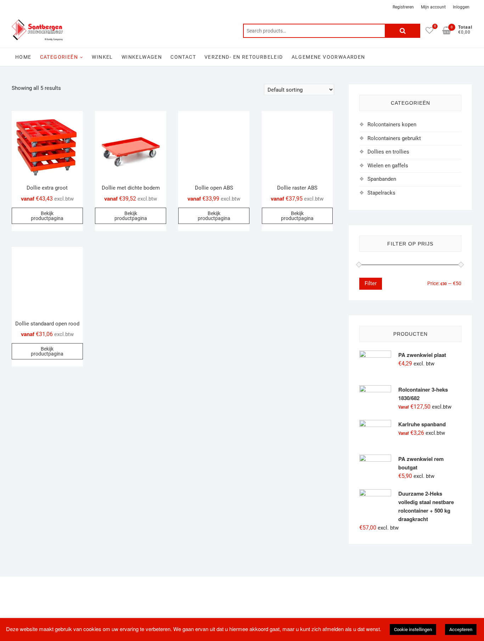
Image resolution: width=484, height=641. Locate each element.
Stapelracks (381, 193)
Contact (183, 57)
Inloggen (461, 7)
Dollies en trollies (388, 152)
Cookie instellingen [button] (413, 629)
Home (23, 57)
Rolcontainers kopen (391, 124)
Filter (371, 283)
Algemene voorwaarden (328, 57)
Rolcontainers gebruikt (394, 138)
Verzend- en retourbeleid (243, 57)
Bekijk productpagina (47, 215)
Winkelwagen (142, 57)
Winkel (102, 57)
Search (402, 31)
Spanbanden (381, 179)
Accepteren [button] (460, 629)
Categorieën (59, 57)
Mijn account (433, 7)
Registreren (403, 7)
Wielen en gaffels (387, 165)
